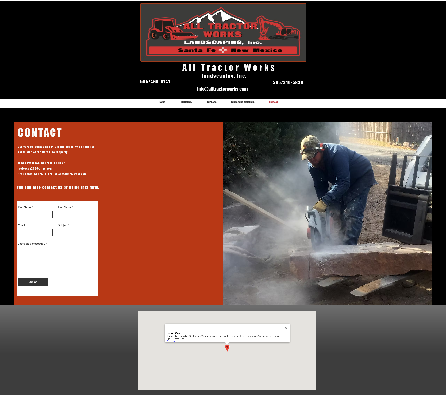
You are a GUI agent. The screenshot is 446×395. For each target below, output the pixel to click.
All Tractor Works (229, 67)
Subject (62, 225)
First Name (24, 207)
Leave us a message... (31, 243)
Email (21, 225)
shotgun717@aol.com (72, 174)
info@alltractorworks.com (222, 89)
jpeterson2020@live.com (35, 168)
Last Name (64, 207)
